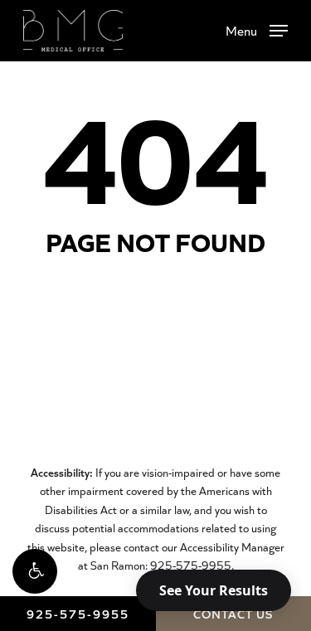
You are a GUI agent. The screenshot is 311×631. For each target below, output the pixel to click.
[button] (34, 571)
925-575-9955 (78, 613)
